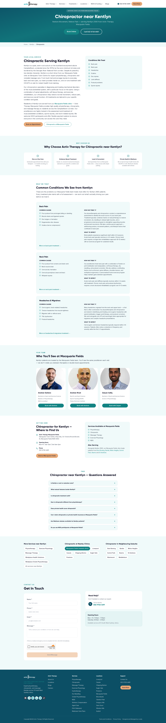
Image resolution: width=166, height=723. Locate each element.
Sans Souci (99, 705)
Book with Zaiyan (115, 405)
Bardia (107, 450)
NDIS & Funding (96, 4)
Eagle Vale (93, 553)
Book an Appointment (33, 124)
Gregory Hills (100, 702)
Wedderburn (123, 557)
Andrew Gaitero (44, 393)
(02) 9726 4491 (125, 4)
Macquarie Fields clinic (63, 104)
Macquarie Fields (101, 694)
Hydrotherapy (76, 691)
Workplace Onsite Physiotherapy (36, 562)
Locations (83, 4)
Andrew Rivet (75, 393)
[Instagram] (33, 698)
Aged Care (75, 705)
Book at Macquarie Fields (47, 456)
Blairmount (111, 557)
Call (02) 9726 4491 (91, 32)
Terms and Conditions (105, 719)
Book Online (71, 31)
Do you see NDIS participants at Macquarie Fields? (83, 528)
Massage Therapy (31, 553)
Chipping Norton (80, 553)
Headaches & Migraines (49, 300)
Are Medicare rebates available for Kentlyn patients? (83, 521)
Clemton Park (100, 699)
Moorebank (100, 697)
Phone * (29, 608)
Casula (68, 553)
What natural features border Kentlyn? (83, 489)
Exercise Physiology (46, 548)
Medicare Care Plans (78, 711)
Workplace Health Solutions (34, 557)
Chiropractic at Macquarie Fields (57, 124)
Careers (50, 688)
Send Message (52, 655)
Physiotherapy (30, 548)
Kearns (94, 452)
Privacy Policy (117, 719)
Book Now (136, 4)
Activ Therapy (50, 4)
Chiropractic (76, 682)
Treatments (72, 4)
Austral (98, 711)
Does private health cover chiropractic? (83, 508)
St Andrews (102, 452)
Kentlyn (32, 44)
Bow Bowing (101, 450)
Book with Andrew (51, 405)
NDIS (73, 699)
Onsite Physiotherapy (79, 697)
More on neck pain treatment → (50, 289)
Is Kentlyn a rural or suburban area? (83, 483)
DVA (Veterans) (77, 708)
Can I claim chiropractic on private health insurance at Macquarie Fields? (83, 515)
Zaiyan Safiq (107, 393)
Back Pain (43, 206)
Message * (30, 626)
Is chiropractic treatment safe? (83, 496)
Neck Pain (43, 257)
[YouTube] (40, 698)
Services (62, 4)
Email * (29, 617)
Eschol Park (111, 553)
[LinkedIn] (36, 698)
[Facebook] (25, 698)
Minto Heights (114, 450)
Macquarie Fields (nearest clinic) (77, 548)
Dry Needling (76, 694)
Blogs (107, 4)
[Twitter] (29, 698)
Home (26, 44)
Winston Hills (100, 708)
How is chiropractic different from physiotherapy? (83, 502)
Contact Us (123, 679)
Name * (29, 599)
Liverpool (95, 548)
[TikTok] (44, 698)
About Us (51, 679)
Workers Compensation (79, 702)
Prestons (69, 557)
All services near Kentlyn (33, 566)
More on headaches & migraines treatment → (54, 333)
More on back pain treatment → (50, 245)
